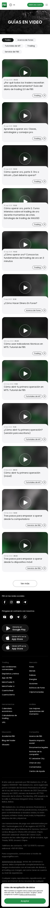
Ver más (25, 583)
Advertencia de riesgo (12, 861)
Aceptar (25, 901)
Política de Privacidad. (27, 894)
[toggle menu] (46, 4)
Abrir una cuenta (35, 5)
